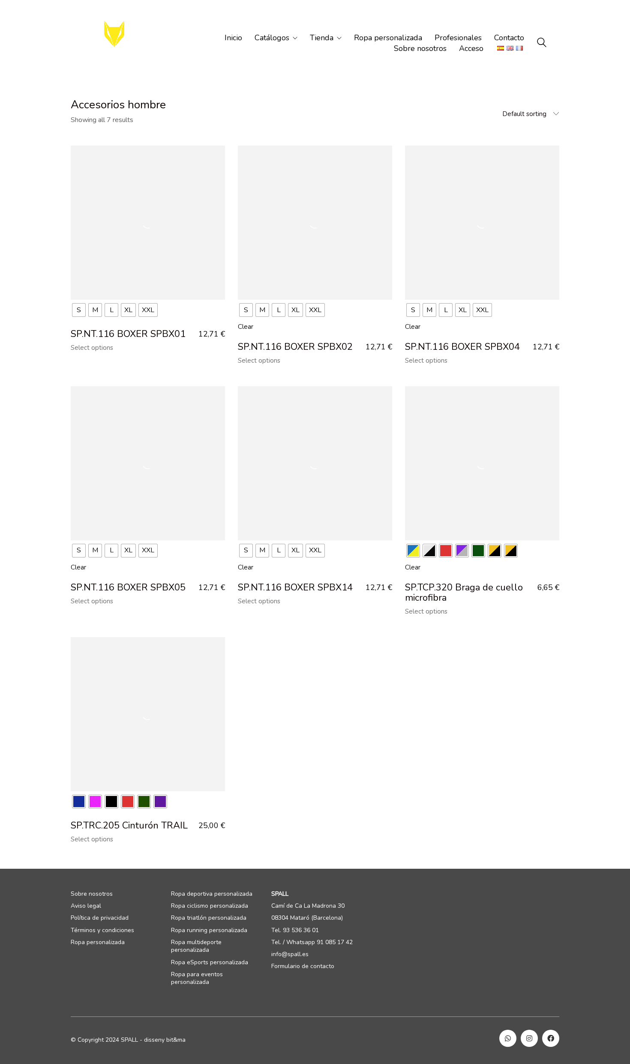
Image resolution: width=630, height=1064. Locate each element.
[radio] (78, 310)
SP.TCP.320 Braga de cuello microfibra (464, 592)
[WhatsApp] (507, 1038)
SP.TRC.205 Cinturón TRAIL (129, 825)
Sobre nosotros (92, 894)
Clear (245, 326)
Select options (92, 348)
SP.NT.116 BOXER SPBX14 (295, 587)
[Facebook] (550, 1038)
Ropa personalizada (98, 942)
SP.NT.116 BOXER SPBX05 (128, 587)
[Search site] (541, 44)
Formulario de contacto (302, 966)
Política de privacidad (100, 918)
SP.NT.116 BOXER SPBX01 (128, 334)
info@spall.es (290, 954)
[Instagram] (529, 1038)
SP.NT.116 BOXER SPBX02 (295, 347)
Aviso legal (86, 906)
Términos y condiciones (102, 930)
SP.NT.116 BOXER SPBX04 (462, 347)
